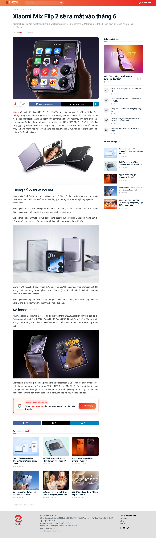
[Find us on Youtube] (124, 528)
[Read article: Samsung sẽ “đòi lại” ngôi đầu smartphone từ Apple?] (26, 480)
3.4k (24, 497)
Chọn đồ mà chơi (26, 9)
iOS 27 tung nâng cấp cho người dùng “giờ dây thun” (118, 77)
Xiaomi (16, 112)
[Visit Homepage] (11, 3)
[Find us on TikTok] (128, 528)
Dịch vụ (122, 523)
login (20, 505)
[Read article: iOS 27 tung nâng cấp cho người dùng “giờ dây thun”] (123, 59)
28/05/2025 (30, 32)
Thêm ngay (88, 406)
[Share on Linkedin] (96, 104)
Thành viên (146, 3)
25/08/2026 (17, 466)
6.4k (54, 497)
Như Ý (21, 32)
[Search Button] (61, 3)
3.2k (54, 464)
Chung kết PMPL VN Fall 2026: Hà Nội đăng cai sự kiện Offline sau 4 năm (131, 202)
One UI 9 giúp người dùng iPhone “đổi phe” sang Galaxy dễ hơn (25, 461)
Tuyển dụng (123, 518)
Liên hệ (122, 521)
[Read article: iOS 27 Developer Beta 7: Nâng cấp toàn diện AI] (85, 480)
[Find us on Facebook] (120, 528)
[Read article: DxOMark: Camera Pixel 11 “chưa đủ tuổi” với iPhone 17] (56, 446)
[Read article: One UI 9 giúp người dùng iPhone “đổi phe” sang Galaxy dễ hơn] (26, 446)
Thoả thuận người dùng (128, 515)
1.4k (84, 464)
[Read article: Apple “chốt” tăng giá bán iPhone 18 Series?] (85, 446)
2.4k (24, 466)
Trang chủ (16, 9)
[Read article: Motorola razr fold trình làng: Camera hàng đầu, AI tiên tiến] (56, 480)
